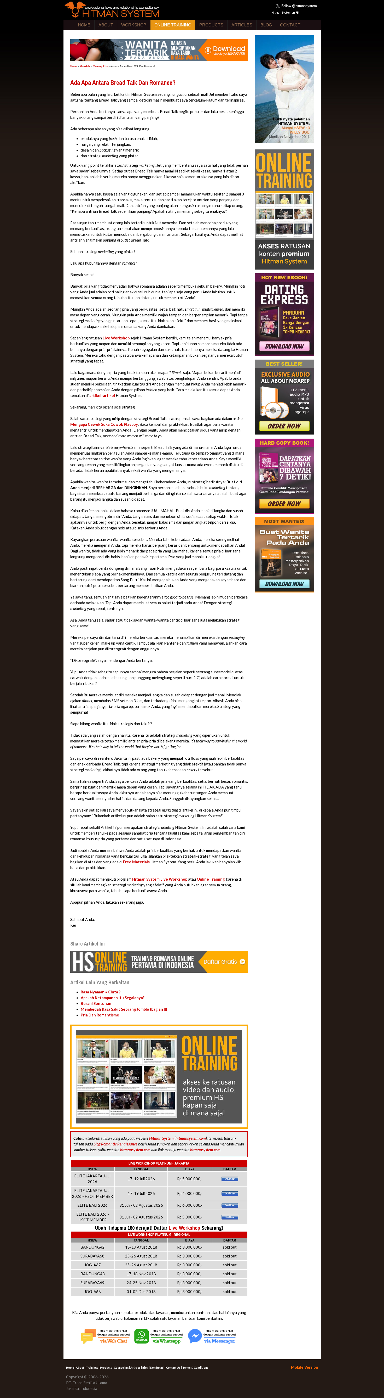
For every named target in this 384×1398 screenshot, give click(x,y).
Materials (85, 66)
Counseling (121, 1367)
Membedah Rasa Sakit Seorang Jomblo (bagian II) (124, 1009)
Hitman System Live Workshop (159, 879)
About (80, 1367)
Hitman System (161, 1138)
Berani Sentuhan (96, 1003)
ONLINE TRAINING (172, 25)
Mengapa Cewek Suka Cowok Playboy (104, 424)
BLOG (266, 25)
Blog (145, 1367)
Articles (135, 1367)
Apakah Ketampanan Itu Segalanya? (112, 998)
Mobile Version (304, 1367)
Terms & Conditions (195, 1367)
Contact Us (173, 1367)
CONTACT (290, 25)
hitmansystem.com (191, 1138)
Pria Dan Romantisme (100, 1015)
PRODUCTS (211, 25)
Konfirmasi (157, 1367)
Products (106, 1367)
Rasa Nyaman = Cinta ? (100, 992)
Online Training (211, 879)
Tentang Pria (100, 66)
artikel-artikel (102, 395)
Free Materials (136, 862)
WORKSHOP (133, 25)
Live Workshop (116, 338)
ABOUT (105, 25)
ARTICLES (241, 25)
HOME (84, 25)
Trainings (92, 1367)
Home (73, 66)
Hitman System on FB (285, 12)
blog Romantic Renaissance (115, 1144)
